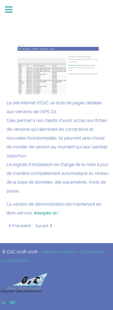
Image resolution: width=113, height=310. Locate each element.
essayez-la (45, 213)
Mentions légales (59, 251)
